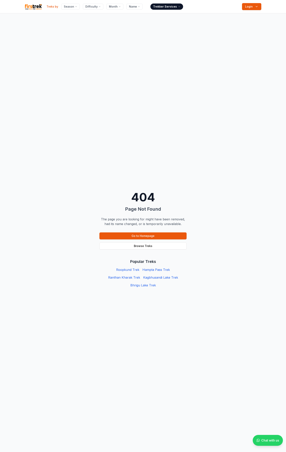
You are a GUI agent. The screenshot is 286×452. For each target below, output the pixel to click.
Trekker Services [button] (165, 6)
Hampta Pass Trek (156, 270)
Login (249, 6)
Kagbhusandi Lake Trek (160, 277)
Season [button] (69, 6)
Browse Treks (143, 246)
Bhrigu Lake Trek (143, 285)
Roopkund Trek (127, 270)
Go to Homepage (143, 235)
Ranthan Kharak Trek (124, 277)
